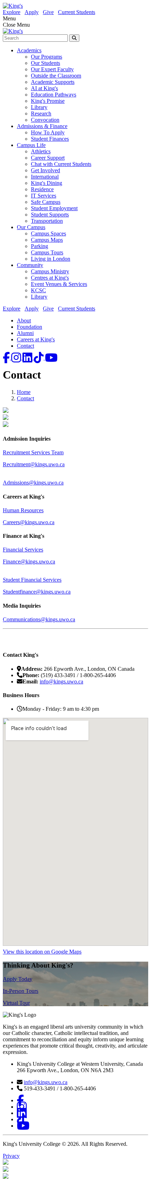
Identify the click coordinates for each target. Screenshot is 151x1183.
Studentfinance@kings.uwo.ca (37, 592)
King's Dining (46, 183)
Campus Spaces (48, 233)
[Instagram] (16, 358)
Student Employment (54, 208)
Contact (25, 346)
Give (48, 12)
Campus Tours (47, 252)
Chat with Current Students (61, 164)
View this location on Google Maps (42, 952)
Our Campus (31, 227)
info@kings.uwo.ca (61, 681)
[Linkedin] (28, 358)
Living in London (50, 259)
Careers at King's (36, 339)
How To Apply (48, 132)
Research (41, 113)
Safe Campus (45, 202)
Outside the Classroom (56, 76)
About (24, 320)
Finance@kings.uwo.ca (29, 561)
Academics (29, 50)
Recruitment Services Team (33, 452)
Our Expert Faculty (52, 69)
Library (39, 107)
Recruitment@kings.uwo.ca (34, 464)
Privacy (11, 1156)
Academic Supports (52, 82)
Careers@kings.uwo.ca (28, 522)
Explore (11, 12)
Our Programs (46, 57)
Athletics (41, 151)
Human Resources (23, 510)
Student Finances (50, 139)
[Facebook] (7, 358)
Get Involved (45, 170)
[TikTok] (39, 358)
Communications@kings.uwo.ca (39, 619)
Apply (32, 12)
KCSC (38, 290)
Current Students (76, 12)
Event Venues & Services (59, 284)
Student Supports (50, 215)
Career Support (48, 158)
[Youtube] (51, 358)
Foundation (29, 327)
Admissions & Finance (42, 126)
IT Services (43, 196)
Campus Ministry (50, 271)
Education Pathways (53, 95)
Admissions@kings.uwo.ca (33, 483)
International (45, 177)
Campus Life (31, 145)
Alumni (25, 333)
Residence (42, 189)
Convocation (45, 120)
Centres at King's (50, 278)
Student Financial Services (32, 580)
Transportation (47, 221)
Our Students (45, 63)
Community (30, 265)
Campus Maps (47, 240)
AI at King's (44, 88)
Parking (39, 246)
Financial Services (23, 550)
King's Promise (48, 101)
